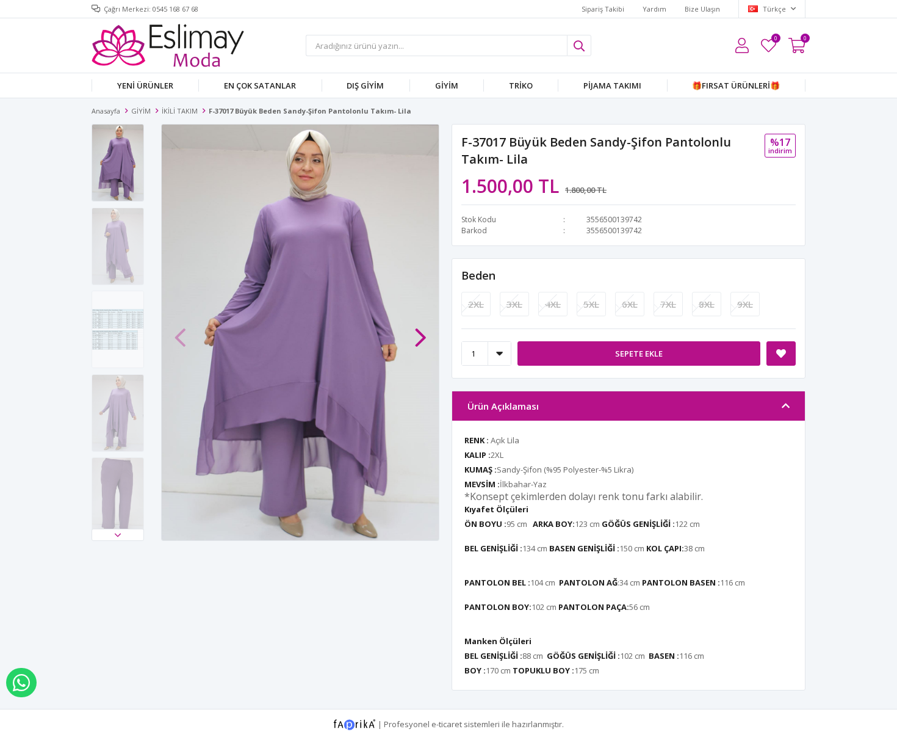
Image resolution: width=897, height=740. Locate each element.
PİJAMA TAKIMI (612, 85)
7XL (668, 304)
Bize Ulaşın (702, 8)
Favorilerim (775, 40)
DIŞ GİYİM (365, 85)
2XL (476, 304)
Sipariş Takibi (603, 8)
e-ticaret (446, 723)
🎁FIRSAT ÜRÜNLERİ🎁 (736, 85)
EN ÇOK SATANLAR (260, 85)
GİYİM (446, 85)
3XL (514, 304)
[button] (118, 535)
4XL (553, 304)
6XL (630, 304)
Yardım (654, 8)
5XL (591, 304)
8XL (707, 304)
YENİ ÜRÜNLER (145, 85)
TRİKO (521, 85)
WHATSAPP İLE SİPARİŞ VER (21, 682)
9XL (745, 304)
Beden (478, 275)
